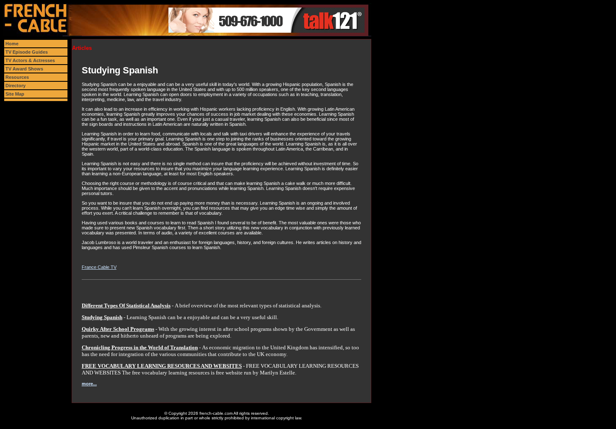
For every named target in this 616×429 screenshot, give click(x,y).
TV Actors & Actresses (30, 60)
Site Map (14, 93)
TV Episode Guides (26, 52)
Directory (15, 85)
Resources (17, 77)
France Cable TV (99, 267)
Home (11, 43)
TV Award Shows (24, 68)
